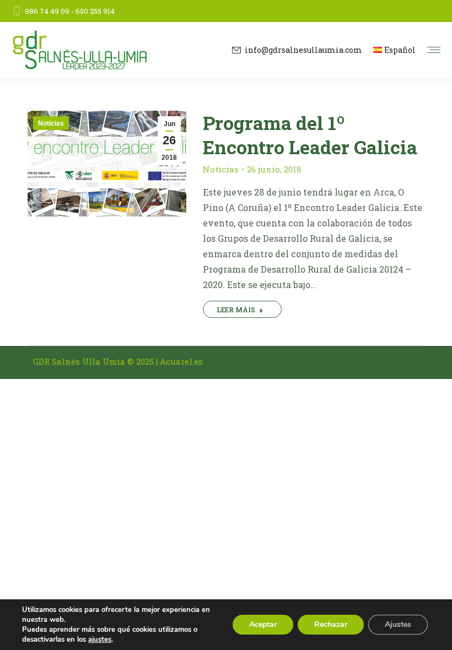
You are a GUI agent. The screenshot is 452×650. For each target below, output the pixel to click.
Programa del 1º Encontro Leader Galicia (310, 134)
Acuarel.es (181, 361)
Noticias (51, 123)
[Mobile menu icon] (434, 50)
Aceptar (263, 624)
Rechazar (330, 624)
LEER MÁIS (236, 309)
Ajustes (398, 624)
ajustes (99, 639)
